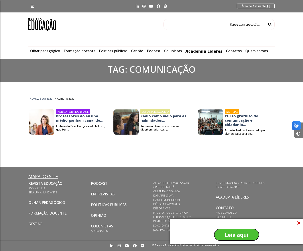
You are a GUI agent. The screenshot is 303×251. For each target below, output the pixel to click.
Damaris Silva (163, 195)
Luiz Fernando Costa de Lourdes (240, 183)
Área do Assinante (254, 6)
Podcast (154, 50)
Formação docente (79, 50)
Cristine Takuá (163, 187)
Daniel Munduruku (167, 200)
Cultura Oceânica (166, 191)
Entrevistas (103, 194)
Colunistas (173, 50)
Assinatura (36, 188)
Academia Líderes (203, 51)
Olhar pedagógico (45, 50)
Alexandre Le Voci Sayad (171, 183)
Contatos (234, 50)
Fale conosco (226, 213)
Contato (225, 207)
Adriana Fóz (100, 231)
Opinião (98, 215)
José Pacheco (163, 230)
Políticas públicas (113, 50)
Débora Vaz (161, 208)
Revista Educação (45, 183)
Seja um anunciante (42, 192)
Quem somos (256, 50)
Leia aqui (236, 234)
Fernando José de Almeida (172, 217)
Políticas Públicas (109, 204)
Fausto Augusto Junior (170, 213)
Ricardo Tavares (228, 187)
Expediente (224, 217)
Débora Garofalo (166, 204)
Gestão (137, 50)
